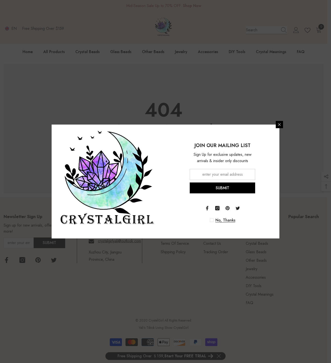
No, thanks (225, 220)
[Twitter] (238, 208)
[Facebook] (207, 208)
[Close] (279, 124)
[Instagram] (217, 208)
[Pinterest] (227, 208)
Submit (222, 188)
